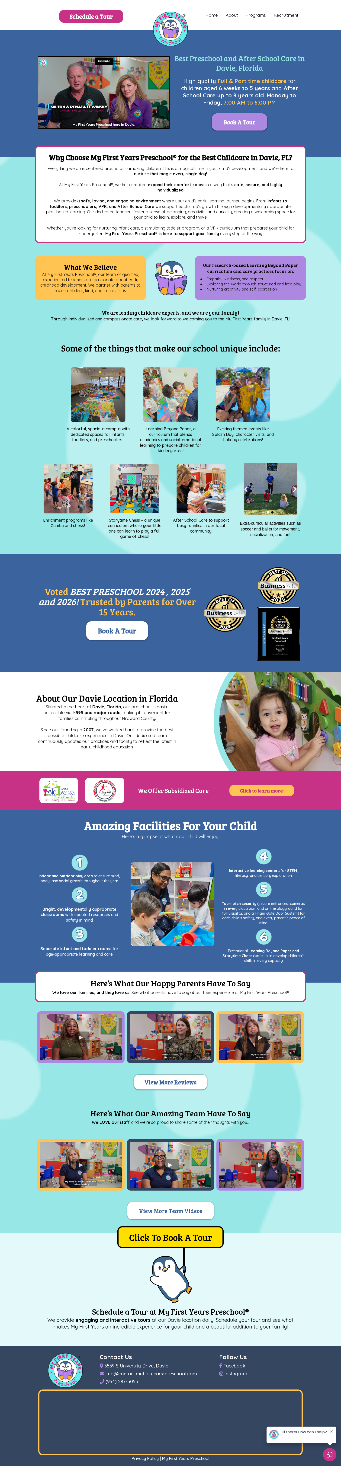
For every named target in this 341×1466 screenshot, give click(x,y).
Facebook (234, 1366)
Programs (256, 15)
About (232, 15)
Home (212, 15)
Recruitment (286, 15)
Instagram (236, 1374)
